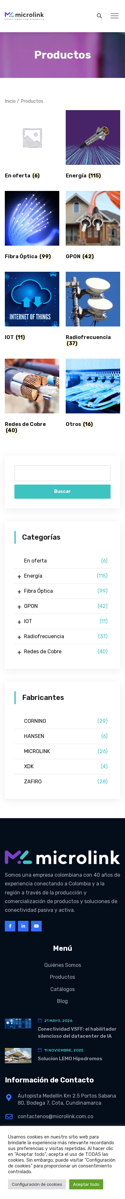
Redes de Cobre (65, 651)
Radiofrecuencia (65, 636)
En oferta (65, 561)
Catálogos (62, 989)
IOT (65, 621)
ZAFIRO (65, 782)
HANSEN (65, 736)
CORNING (65, 721)
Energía (65, 576)
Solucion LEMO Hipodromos (70, 1059)
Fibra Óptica (65, 591)
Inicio (10, 101)
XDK (65, 766)
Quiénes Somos (62, 965)
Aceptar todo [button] (86, 1184)
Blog (62, 1001)
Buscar (62, 491)
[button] (115, 16)
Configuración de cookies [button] (37, 1184)
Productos (62, 977)
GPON (65, 606)
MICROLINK (65, 751)
